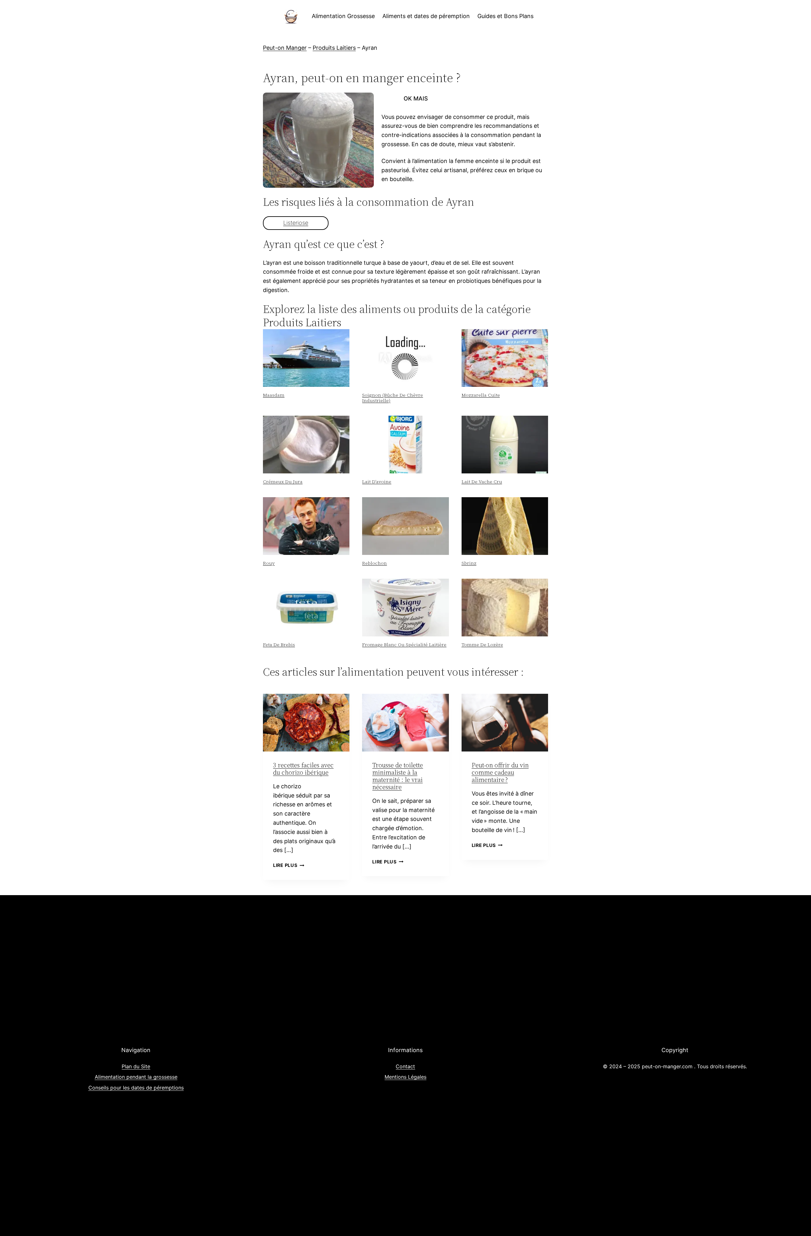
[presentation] (306, 358)
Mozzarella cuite (481, 395)
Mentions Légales (405, 1077)
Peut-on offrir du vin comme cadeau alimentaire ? (500, 772)
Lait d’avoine (376, 481)
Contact (405, 1066)
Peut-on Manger (285, 47)
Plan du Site (136, 1066)
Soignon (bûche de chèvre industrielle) (392, 398)
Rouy (269, 563)
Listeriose (295, 222)
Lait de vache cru (482, 481)
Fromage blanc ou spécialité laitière (404, 644)
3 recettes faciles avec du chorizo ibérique (303, 769)
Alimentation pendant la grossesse (136, 1077)
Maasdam (273, 395)
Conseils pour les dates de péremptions (136, 1087)
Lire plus (288, 865)
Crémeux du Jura (283, 481)
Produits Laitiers (334, 47)
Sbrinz (469, 563)
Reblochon (374, 563)
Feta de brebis (279, 644)
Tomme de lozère (482, 644)
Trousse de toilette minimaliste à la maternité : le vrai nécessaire (397, 776)
